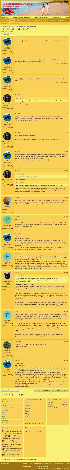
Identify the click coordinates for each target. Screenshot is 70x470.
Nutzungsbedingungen (35, 463)
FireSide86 (27, 405)
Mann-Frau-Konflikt (38, 17)
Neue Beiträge (4, 23)
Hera (26, 410)
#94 (67, 311)
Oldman (27, 411)
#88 (67, 170)
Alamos (27, 404)
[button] (23, 20)
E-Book (4, 406)
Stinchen (7, 350)
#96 (67, 360)
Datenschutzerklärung (47, 463)
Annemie (7, 206)
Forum (4, 399)
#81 (67, 38)
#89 (67, 197)
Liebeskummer (54, 17)
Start (67, 463)
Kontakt (4, 418)
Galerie (28, 20)
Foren (12, 20)
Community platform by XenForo (35, 466)
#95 (67, 341)
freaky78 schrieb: (20, 276)
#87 (67, 151)
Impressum (5, 420)
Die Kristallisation (7, 423)
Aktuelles (19, 20)
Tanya (26, 413)
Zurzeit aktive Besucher (33, 399)
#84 (67, 95)
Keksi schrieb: (19, 98)
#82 (67, 57)
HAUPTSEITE (5, 401)
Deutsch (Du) (5, 463)
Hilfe (3, 416)
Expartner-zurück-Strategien (18, 17)
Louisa (26, 416)
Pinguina (27, 402)
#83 (67, 76)
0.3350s (54, 468)
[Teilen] (65, 38)
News (3, 412)
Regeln (4, 414)
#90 (67, 216)
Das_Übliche (28, 408)
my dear (27, 418)
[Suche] (67, 20)
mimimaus (7, 225)
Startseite (5, 20)
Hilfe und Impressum (59, 463)
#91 (67, 234)
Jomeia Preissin (29, 407)
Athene (8, 448)
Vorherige (5, 34)
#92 (67, 253)
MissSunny (65, 408)
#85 (67, 114)
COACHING (5, 403)
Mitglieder (37, 20)
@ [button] (4, 431)
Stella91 (27, 415)
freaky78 (7, 262)
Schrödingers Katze (7, 282)
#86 (67, 133)
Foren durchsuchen (14, 23)
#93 (67, 272)
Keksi (3, 32)
